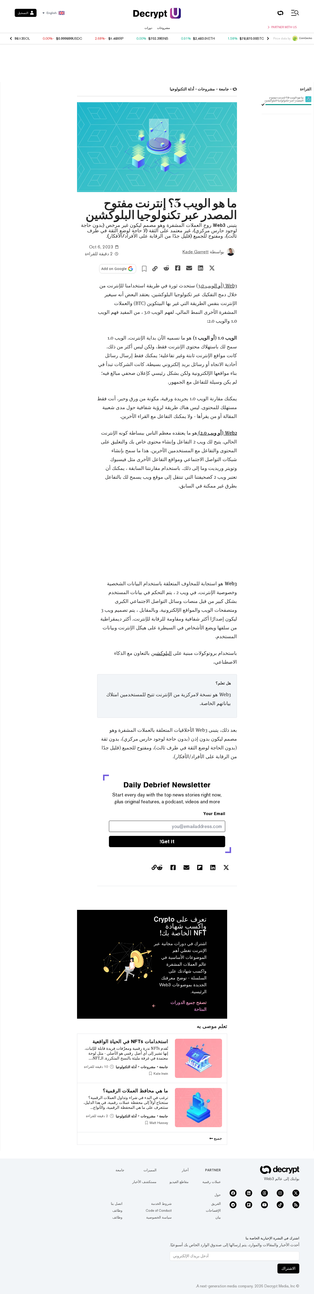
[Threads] (264, 1193)
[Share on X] (212, 268)
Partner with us (284, 27)
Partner (213, 1170)
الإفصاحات (213, 1210)
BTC (260, 38)
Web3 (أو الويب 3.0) (216, 285)
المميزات (150, 1170)
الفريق (216, 1204)
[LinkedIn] (248, 1193)
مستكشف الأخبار (144, 1182)
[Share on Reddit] (166, 268)
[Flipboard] (248, 1204)
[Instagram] (280, 1193)
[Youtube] (264, 1204)
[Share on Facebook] (177, 268)
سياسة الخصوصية (159, 1217)
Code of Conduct (159, 1210)
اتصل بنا (116, 1204)
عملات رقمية (211, 1182)
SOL (26, 38)
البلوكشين (161, 653)
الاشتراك (288, 1268)
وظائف (117, 1210)
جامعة (120, 1170)
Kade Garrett (196, 251)
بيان (218, 1217)
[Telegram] (233, 1204)
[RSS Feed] (295, 1204)
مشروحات (163, 28)
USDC (77, 38)
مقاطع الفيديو (179, 1182)
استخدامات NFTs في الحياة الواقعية (130, 1041)
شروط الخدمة (161, 1204)
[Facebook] (233, 1193)
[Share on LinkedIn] (200, 268)
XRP (120, 38)
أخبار (185, 1170)
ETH (211, 38)
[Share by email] (189, 268)
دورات (148, 28)
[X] (295, 1193)
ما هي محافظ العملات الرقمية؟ (135, 1090)
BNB (164, 38)
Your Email (214, 813)
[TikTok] (280, 1204)
